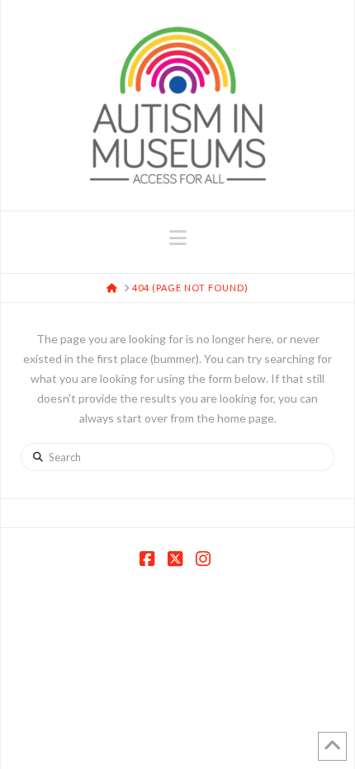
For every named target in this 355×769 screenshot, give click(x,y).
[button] (178, 238)
